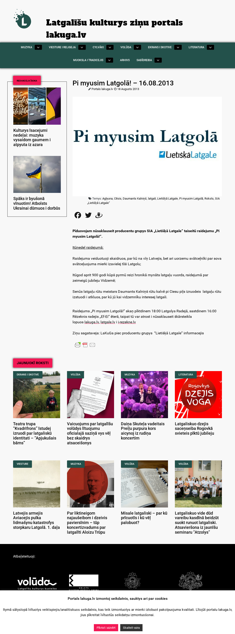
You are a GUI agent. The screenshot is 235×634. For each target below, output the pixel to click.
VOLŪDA (75, 374)
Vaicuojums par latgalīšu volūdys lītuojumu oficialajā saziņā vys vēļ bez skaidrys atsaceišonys (90, 433)
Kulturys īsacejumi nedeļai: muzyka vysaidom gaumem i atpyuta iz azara (32, 137)
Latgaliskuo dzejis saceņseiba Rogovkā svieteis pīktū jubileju (194, 429)
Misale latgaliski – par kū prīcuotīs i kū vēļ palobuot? (144, 518)
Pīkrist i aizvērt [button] (106, 627)
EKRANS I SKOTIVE (28, 374)
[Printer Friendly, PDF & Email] (85, 344)
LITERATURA (186, 374)
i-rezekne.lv (127, 322)
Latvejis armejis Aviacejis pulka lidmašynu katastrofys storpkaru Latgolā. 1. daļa (36, 520)
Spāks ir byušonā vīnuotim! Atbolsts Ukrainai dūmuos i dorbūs (36, 203)
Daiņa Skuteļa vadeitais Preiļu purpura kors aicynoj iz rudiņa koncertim (143, 431)
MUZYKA (130, 374)
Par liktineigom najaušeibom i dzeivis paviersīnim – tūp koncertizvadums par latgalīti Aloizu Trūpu (87, 523)
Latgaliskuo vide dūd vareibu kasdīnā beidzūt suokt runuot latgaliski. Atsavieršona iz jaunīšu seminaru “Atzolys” (197, 523)
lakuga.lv (91, 322)
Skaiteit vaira (131, 627)
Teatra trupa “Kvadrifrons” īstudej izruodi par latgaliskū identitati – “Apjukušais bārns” (34, 433)
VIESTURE (22, 463)
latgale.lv (108, 322)
